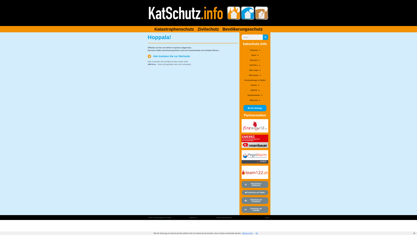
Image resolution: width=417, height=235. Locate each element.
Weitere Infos (247, 233)
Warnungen (253, 75)
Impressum (193, 217)
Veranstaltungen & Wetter (255, 80)
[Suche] (265, 37)
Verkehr (254, 85)
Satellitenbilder (253, 95)
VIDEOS (253, 90)
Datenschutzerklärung (224, 217)
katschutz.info (255, 44)
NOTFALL (254, 65)
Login (267, 217)
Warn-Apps (253, 70)
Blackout (253, 60)
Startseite (254, 50)
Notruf (253, 55)
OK (257, 233)
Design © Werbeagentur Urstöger (159, 217)
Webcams (254, 100)
